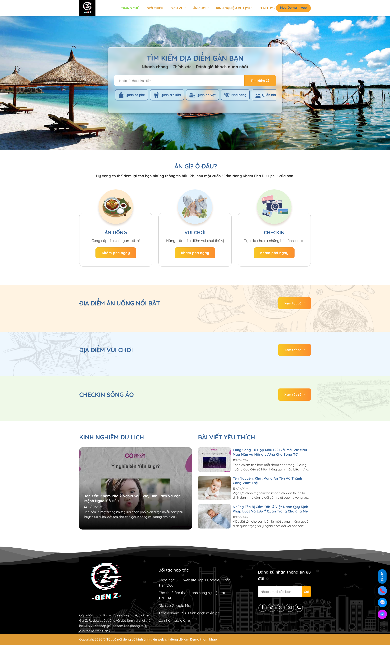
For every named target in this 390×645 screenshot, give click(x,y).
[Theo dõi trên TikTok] (272, 608)
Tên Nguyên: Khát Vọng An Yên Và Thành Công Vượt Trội (267, 480)
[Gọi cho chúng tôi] (299, 608)
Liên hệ (382, 575)
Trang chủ (130, 8)
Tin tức (266, 8)
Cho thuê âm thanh (174, 592)
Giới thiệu (155, 8)
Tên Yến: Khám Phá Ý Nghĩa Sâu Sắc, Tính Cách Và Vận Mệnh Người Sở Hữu (132, 498)
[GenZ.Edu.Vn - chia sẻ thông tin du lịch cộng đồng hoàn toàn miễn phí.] (97, 8)
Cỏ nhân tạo (168, 620)
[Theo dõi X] (280, 608)
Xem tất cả (292, 303)
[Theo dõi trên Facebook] (262, 608)
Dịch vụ (176, 8)
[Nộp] (260, 80)
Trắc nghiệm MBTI (173, 613)
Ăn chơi (199, 8)
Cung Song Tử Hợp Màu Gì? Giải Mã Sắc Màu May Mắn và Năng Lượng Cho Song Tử (270, 452)
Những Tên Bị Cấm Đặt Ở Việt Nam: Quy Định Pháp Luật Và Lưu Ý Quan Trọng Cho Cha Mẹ (270, 509)
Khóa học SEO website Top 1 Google (188, 580)
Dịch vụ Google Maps (176, 605)
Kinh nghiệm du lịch (233, 8)
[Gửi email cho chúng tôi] (290, 608)
